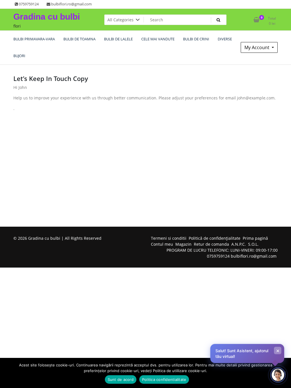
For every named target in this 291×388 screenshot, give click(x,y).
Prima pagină (255, 238)
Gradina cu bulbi (46, 16)
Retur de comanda (211, 244)
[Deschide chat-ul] (278, 375)
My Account (257, 47)
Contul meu (162, 244)
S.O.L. (253, 244)
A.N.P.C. (238, 244)
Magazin (183, 244)
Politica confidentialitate (164, 379)
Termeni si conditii (168, 238)
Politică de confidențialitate (214, 238)
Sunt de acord (121, 379)
